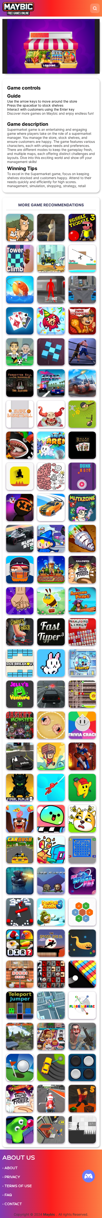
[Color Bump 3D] (82, 974)
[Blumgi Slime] (51, 818)
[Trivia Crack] (82, 725)
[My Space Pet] (82, 880)
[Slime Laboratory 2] (19, 1129)
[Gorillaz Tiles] (51, 974)
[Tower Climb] (19, 258)
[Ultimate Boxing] (82, 351)
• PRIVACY (11, 1177)
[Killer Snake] (51, 227)
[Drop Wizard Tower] (51, 538)
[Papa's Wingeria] (82, 320)
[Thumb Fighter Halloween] (82, 569)
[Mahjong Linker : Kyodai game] (82, 631)
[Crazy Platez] (82, 694)
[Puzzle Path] (82, 258)
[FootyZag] (19, 351)
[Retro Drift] (51, 507)
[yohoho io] (82, 414)
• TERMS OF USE (17, 1186)
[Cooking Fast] (51, 1036)
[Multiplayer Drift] (82, 289)
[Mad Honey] (19, 818)
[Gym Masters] (51, 1129)
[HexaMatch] (82, 911)
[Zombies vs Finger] (19, 631)
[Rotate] (82, 1129)
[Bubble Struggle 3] (82, 227)
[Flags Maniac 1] (82, 1005)
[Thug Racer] (51, 383)
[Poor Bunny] (51, 663)
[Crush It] (19, 600)
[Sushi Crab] (19, 974)
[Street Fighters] (82, 756)
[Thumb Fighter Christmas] (19, 1098)
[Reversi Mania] (82, 1067)
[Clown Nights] (51, 414)
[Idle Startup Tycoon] (82, 663)
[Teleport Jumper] (19, 1005)
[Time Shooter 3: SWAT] (51, 849)
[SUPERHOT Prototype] (51, 289)
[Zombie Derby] (82, 383)
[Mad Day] (51, 258)
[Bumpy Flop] (19, 911)
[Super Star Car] (19, 538)
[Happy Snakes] (82, 943)
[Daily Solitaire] (19, 320)
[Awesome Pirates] (82, 600)
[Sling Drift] (51, 1067)
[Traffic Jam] (51, 1005)
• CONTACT (12, 1204)
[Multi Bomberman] (82, 849)
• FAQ (7, 1195)
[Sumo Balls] (51, 725)
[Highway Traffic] (51, 694)
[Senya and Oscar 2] (19, 227)
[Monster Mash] (51, 569)
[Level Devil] (19, 476)
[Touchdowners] (19, 569)
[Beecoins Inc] (51, 600)
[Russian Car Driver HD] (19, 1036)
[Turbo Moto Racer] (51, 1098)
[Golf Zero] (82, 787)
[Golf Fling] (19, 1067)
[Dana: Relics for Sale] (51, 756)
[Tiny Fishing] (19, 289)
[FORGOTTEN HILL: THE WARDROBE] (19, 383)
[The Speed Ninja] (51, 943)
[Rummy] (82, 445)
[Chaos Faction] (51, 880)
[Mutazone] (82, 507)
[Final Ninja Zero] (19, 787)
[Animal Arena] (51, 445)
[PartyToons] (51, 320)
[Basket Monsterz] (19, 725)
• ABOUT (10, 1168)
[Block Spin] (51, 351)
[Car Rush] (19, 849)
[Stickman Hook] (51, 787)
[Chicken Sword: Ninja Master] (19, 507)
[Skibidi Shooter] (82, 1036)
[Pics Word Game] (19, 943)
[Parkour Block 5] (82, 1098)
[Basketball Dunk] (82, 476)
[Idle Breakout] (19, 663)
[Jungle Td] (19, 880)
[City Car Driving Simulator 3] (19, 756)
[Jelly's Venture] (19, 694)
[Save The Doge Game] (82, 818)
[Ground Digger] (82, 538)
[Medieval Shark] (19, 445)
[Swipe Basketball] (19, 414)
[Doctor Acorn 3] (51, 911)
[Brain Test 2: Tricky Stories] (51, 476)
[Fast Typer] (51, 631)
